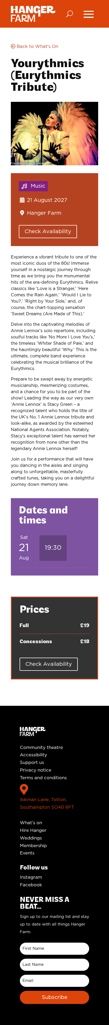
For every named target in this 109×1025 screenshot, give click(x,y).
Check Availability (48, 231)
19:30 (53, 548)
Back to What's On (36, 46)
